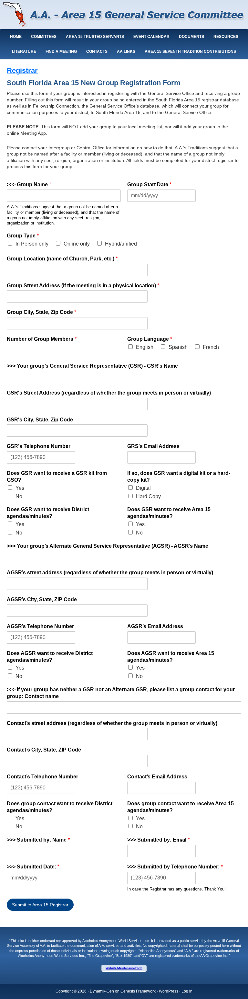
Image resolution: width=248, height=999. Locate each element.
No (19, 496)
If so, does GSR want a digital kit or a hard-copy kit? (178, 476)
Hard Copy (148, 496)
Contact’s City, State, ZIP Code (44, 749)
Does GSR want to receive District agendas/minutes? (48, 513)
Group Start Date (149, 184)
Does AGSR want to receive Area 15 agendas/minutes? (170, 656)
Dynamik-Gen (102, 991)
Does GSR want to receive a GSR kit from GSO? (57, 476)
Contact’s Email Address (157, 776)
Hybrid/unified (121, 244)
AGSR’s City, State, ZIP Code (42, 599)
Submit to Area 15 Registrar (40, 904)
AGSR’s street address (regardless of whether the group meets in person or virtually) (110, 572)
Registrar (22, 70)
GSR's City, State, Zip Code (40, 419)
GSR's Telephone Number (38, 446)
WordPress (168, 991)
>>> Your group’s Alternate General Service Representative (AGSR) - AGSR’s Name (107, 546)
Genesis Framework (138, 991)
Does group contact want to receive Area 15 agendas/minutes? (180, 807)
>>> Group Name (29, 184)
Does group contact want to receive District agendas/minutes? (59, 807)
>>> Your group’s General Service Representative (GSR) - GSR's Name (92, 366)
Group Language (149, 339)
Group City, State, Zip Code (41, 312)
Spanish (178, 347)
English (144, 347)
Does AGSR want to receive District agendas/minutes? (50, 656)
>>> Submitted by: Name (38, 840)
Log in (186, 991)
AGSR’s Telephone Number (40, 626)
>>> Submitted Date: (33, 866)
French (211, 347)
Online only (77, 244)
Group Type (23, 235)
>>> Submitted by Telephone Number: (175, 866)
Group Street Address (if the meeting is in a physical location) (83, 285)
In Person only (32, 244)
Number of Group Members (42, 339)
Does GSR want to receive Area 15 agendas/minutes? (169, 513)
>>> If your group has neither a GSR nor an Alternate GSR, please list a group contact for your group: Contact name (121, 693)
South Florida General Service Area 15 (124, 15)
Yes (20, 488)
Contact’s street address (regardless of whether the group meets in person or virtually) (112, 723)
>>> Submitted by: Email (158, 840)
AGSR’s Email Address (155, 626)
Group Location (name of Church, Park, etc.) (62, 258)
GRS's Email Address (153, 446)
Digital (143, 488)
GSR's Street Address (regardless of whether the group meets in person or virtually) (109, 393)
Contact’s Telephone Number (42, 776)
